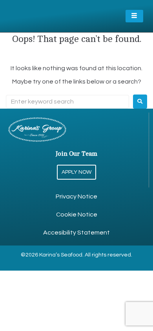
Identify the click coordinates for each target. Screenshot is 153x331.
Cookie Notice (76, 214)
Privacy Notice (76, 196)
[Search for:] (67, 101)
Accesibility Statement (76, 232)
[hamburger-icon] (134, 16)
